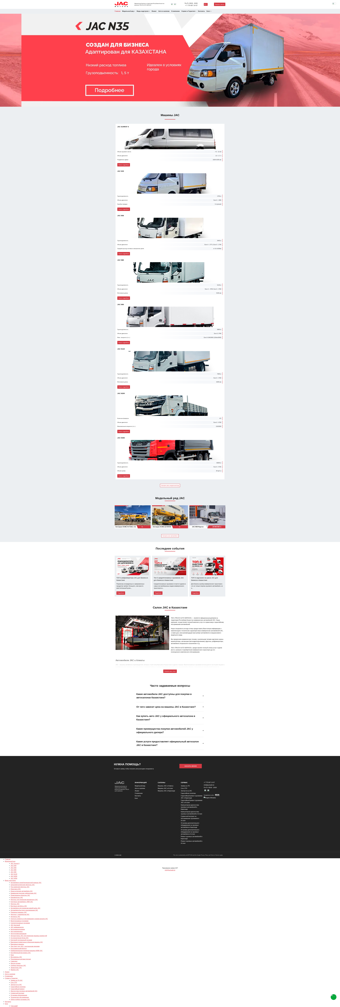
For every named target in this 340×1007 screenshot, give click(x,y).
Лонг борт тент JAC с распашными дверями (25, 946)
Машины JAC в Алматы (165, 786)
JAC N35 (13, 865)
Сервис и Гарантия (188, 11)
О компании (175, 11)
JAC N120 (14, 874)
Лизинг (154, 11)
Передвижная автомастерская (21, 959)
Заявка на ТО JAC (17, 980)
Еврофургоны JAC (17, 897)
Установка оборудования (19, 995)
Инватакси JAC (16, 889)
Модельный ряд (128, 11)
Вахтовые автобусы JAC (19, 906)
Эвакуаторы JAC (16, 967)
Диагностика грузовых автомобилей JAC (24, 991)
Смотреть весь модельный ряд (170, 485)
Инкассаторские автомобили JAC (22, 891)
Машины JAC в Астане (165, 788)
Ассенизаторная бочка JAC (20, 938)
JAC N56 (13, 868)
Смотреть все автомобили (170, 536)
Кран (12, 955)
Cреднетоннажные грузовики (20, 923)
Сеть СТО (184, 788)
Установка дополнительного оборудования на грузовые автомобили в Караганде (190, 825)
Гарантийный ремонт (18, 989)
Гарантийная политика (188, 793)
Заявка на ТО (185, 786)
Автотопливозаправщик (18, 933)
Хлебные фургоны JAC (18, 965)
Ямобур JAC (15, 970)
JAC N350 (14, 878)
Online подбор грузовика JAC (20, 999)
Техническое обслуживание (20, 997)
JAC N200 (14, 876)
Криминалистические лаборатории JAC (24, 893)
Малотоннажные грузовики (19, 921)
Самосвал (14, 961)
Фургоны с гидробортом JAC (20, 914)
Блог (208, 11)
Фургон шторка (15, 963)
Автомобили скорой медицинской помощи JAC (26, 882)
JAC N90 (13, 872)
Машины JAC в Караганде (166, 791)
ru (205, 4)
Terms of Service (215, 855)
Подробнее (120, 593)
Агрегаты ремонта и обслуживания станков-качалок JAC (29, 919)
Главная (117, 11)
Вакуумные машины (17, 944)
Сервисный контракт (17, 993)
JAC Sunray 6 (15, 863)
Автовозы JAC (15, 916)
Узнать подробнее (123, 164)
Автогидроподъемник (18, 929)
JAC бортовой (15, 925)
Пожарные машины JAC (19, 912)
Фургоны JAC (15, 904)
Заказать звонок (219, 4)
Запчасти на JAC (186, 791)
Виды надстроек (142, 11)
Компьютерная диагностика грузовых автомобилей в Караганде (190, 807)
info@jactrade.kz (209, 785)
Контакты (201, 11)
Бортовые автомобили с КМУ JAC (22, 902)
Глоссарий (14, 1006)
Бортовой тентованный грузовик (21, 940)
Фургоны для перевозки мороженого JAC (24, 899)
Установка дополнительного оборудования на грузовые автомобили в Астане (190, 832)
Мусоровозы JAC (16, 957)
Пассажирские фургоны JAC (20, 887)
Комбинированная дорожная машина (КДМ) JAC (27, 950)
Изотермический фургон (19, 948)
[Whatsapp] (333, 997)
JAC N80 (13, 870)
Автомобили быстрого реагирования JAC (24, 910)
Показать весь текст (170, 671)
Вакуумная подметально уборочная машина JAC (27, 942)
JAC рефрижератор (17, 927)
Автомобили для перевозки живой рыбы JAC (25, 908)
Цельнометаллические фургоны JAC (23, 885)
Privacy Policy (204, 855)
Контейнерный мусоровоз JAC (21, 953)
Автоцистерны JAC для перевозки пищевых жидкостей (29, 936)
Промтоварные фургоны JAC (20, 895)
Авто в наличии (163, 11)
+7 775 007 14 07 (191, 5)
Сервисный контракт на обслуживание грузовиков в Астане (190, 818)
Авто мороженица (16, 931)
